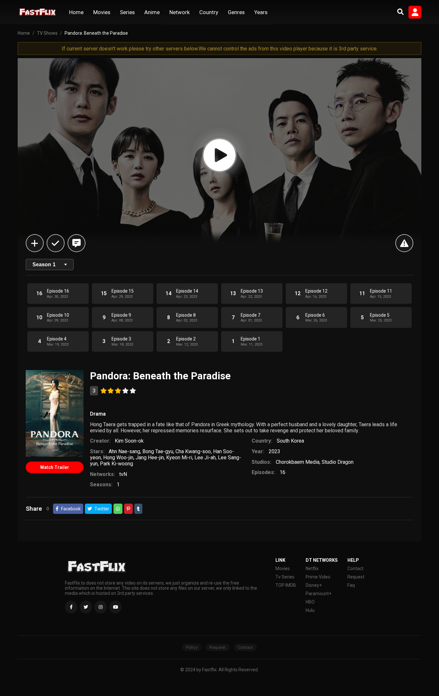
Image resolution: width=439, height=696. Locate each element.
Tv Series (284, 576)
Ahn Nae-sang (124, 451)
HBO (310, 601)
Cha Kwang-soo (193, 451)
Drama (98, 414)
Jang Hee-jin (150, 457)
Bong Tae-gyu (157, 451)
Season (44, 264)
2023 (274, 451)
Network (179, 12)
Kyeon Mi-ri (179, 457)
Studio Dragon (338, 462)
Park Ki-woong (116, 464)
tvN (123, 474)
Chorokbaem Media (297, 462)
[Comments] (76, 243)
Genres (236, 12)
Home (76, 12)
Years (260, 12)
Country (208, 12)
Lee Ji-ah (205, 457)
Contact (355, 568)
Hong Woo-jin (118, 457)
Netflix (312, 568)
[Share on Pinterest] (128, 509)
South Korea (290, 441)
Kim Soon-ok (129, 441)
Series (127, 12)
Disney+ (314, 585)
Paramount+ (318, 593)
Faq (351, 585)
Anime (152, 12)
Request (355, 576)
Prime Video (318, 576)
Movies (101, 12)
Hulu (310, 610)
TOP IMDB (285, 585)
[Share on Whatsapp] (117, 509)
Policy (192, 647)
